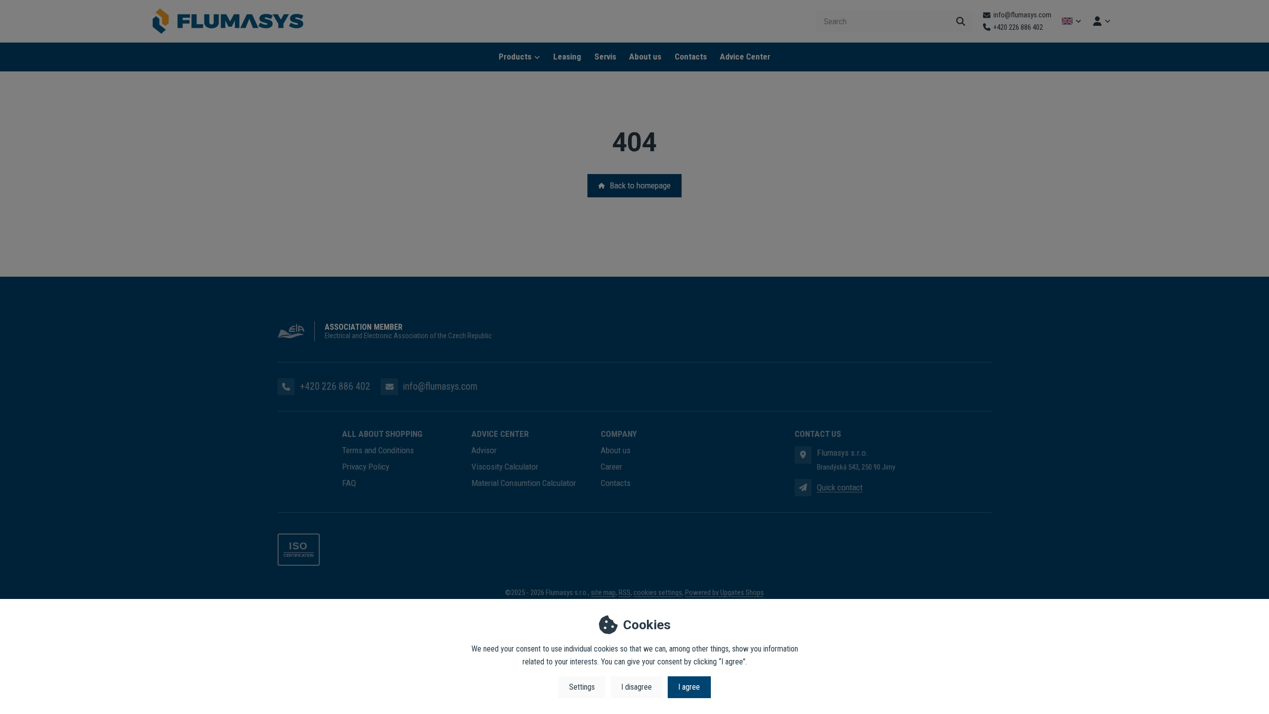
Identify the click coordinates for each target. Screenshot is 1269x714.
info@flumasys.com (440, 386)
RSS (625, 592)
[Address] (803, 454)
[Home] (228, 21)
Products (515, 56)
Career (611, 467)
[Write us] (803, 487)
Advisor (484, 450)
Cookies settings (658, 592)
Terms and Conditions (378, 450)
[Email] (389, 386)
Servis (605, 56)
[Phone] (286, 386)
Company (619, 434)
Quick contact (840, 487)
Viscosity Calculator (504, 467)
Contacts (691, 56)
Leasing (567, 56)
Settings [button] (582, 687)
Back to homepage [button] (640, 185)
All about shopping (382, 434)
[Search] (961, 21)
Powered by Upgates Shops (724, 592)
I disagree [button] (636, 687)
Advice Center (745, 56)
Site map (603, 592)
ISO (298, 545)
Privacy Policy (365, 467)
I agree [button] (689, 687)
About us (645, 56)
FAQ (349, 483)
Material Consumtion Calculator (523, 483)
